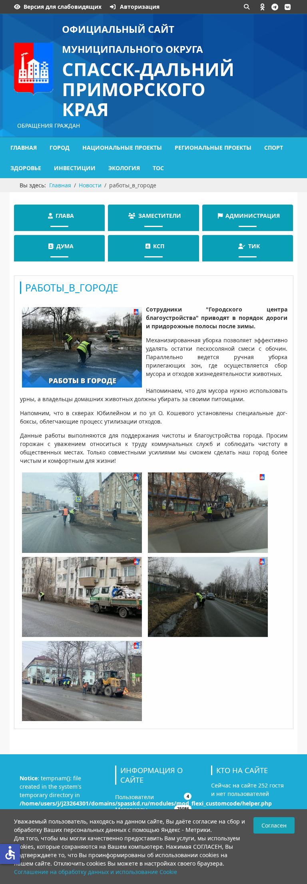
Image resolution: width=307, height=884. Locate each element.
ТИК (254, 246)
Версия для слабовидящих (63, 6)
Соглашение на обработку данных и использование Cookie (95, 872)
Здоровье (25, 168)
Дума (65, 246)
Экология (124, 168)
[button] (262, 7)
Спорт (273, 147)
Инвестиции (75, 168)
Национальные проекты (122, 147)
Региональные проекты (213, 147)
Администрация (252, 215)
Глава (65, 215)
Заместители (159, 215)
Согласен (274, 825)
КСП (158, 246)
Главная (23, 147)
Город (60, 147)
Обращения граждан (48, 125)
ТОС (158, 168)
